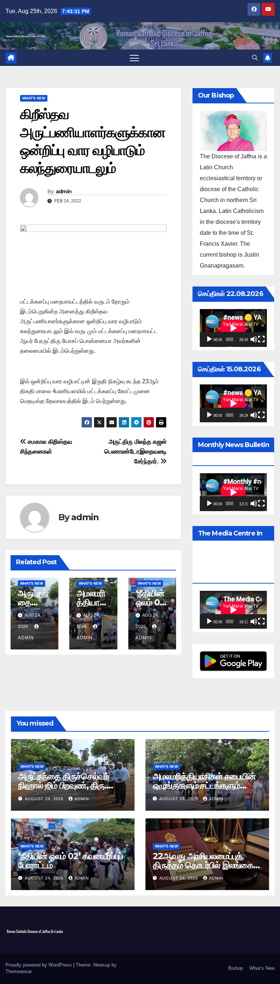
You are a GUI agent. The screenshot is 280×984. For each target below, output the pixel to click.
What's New (33, 98)
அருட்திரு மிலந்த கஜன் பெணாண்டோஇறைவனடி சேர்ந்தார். (135, 451)
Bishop (235, 968)
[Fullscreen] (261, 339)
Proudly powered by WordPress (39, 965)
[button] (255, 58)
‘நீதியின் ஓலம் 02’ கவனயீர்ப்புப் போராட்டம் (70, 860)
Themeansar (18, 971)
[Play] (209, 339)
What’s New (262, 968)
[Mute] (253, 339)
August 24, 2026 (45, 799)
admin (64, 191)
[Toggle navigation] (134, 57)
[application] (233, 328)
